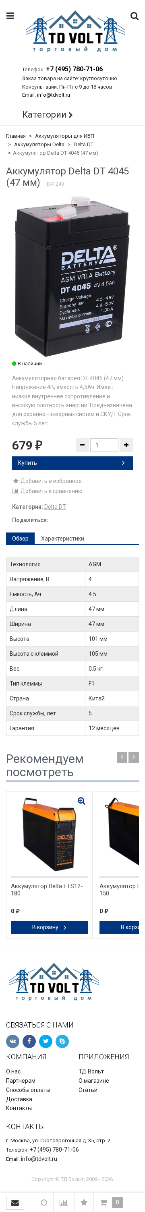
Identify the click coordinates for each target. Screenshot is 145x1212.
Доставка (19, 1099)
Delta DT (83, 144)
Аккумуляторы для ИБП (64, 136)
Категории (44, 115)
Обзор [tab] (20, 538)
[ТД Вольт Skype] (62, 1041)
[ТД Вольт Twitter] (45, 1041)
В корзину (46, 927)
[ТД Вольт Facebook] (29, 1041)
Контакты (19, 1108)
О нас (13, 1071)
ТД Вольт (91, 1071)
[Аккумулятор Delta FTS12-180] (49, 834)
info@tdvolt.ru (53, 95)
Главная (16, 136)
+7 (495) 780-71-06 (74, 69)
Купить (27, 463)
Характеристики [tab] (62, 538)
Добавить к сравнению (51, 491)
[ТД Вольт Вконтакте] (12, 1041)
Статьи (88, 1090)
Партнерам (20, 1080)
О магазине (94, 1080)
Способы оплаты (28, 1090)
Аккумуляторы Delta (39, 144)
